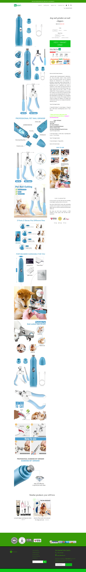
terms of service (36, 556)
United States (65, 37)
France (57, 35)
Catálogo (46, 5)
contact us (34, 558)
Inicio (40, 5)
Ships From (60, 33)
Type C (60, 30)
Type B (55, 30)
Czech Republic (56, 37)
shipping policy (35, 552)
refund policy (35, 550)
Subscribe (68, 564)
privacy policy (35, 554)
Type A (65, 30)
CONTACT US (61, 5)
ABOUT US (53, 5)
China (62, 35)
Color (60, 28)
